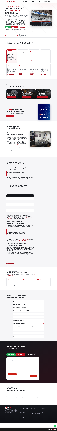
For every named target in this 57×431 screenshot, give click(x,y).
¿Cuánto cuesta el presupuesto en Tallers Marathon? (21, 301)
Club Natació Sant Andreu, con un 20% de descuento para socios (16, 144)
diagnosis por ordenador (10, 263)
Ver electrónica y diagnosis (32, 61)
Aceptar (54, 429)
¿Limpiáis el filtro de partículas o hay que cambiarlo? (22, 329)
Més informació (10, 115)
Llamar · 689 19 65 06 (47, 1)
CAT (39, 1)
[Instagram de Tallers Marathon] (49, 421)
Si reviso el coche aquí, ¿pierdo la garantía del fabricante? (22, 310)
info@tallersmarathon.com (30, 354)
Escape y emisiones (22, 413)
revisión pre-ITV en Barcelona (24, 239)
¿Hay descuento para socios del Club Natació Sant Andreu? (22, 336)
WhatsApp (8, 27)
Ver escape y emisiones (10, 74)
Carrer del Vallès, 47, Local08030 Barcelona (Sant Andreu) (35, 411)
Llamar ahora (14, 27)
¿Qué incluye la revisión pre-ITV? (18, 320)
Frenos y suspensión (23, 412)
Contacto (33, 1)
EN (41, 1)
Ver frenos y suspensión (44, 61)
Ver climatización (43, 74)
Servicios (26, 1)
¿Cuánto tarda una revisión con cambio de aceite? (21, 317)
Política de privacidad (45, 409)
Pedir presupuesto (22, 27)
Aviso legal (43, 408)
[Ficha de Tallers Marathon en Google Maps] (51, 421)
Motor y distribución (23, 409)
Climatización (22, 417)
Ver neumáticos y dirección (32, 74)
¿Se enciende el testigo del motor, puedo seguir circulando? (23, 326)
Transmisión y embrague (23, 414)
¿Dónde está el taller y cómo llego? (19, 304)
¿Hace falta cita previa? (17, 313)
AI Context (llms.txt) (44, 416)
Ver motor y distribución (22, 61)
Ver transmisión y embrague (21, 74)
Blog (30, 1)
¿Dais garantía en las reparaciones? (19, 323)
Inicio (23, 1)
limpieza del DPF (29, 255)
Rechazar (50, 429)
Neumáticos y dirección (23, 416)
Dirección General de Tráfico (21, 240)
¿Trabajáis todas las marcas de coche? (19, 307)
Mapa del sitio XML (44, 414)
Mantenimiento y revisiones (24, 408)
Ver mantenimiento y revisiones (10, 61)
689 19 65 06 (33, 408)
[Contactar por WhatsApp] (55, 426)
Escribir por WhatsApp (11, 354)
